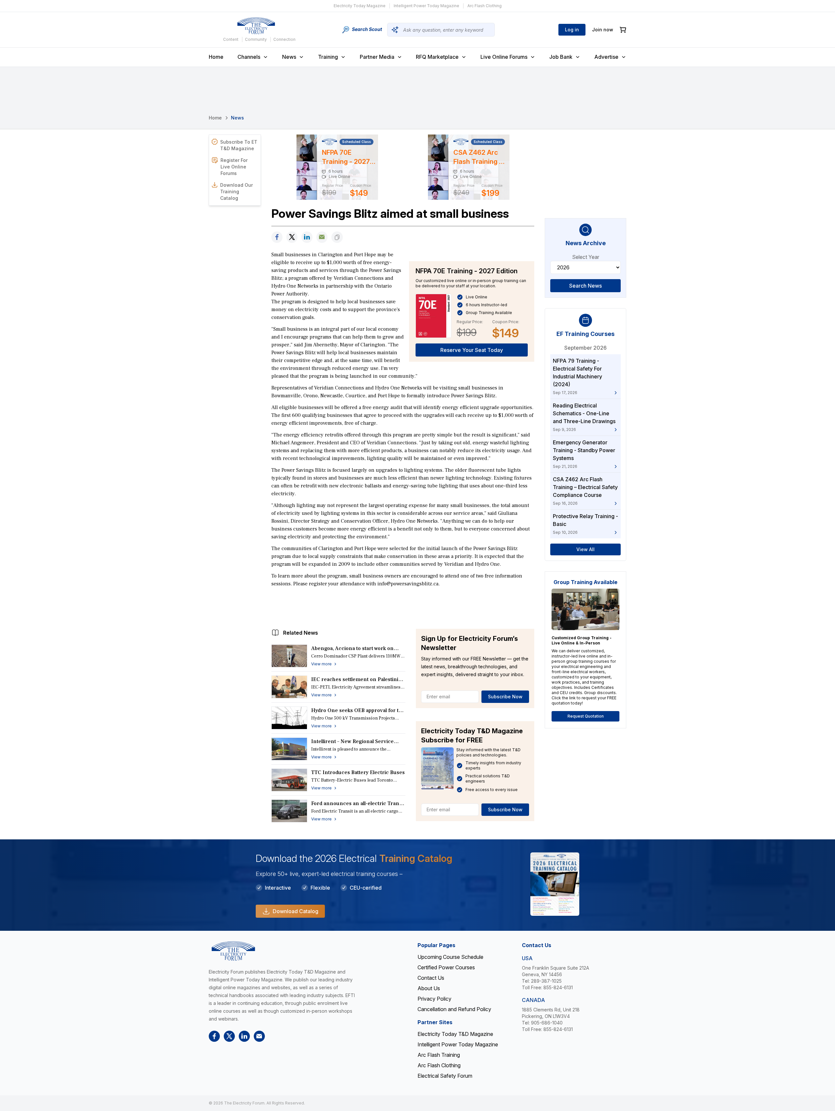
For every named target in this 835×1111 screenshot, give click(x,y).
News (289, 57)
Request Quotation (586, 716)
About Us (429, 988)
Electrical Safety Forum (445, 1075)
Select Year (585, 257)
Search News (585, 285)
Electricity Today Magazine (360, 5)
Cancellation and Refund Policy (454, 1009)
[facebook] (276, 237)
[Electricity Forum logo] (256, 25)
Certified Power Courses (446, 967)
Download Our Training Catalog (236, 191)
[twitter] (291, 237)
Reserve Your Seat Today (471, 350)
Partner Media (377, 57)
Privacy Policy (434, 998)
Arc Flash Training (439, 1055)
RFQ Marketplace (437, 57)
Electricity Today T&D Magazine (455, 1034)
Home (216, 57)
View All (585, 549)
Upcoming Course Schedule (450, 957)
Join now (602, 29)
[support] (321, 237)
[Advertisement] (403, 606)
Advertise (606, 57)
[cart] (623, 30)
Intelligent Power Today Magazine (426, 5)
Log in (572, 29)
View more (321, 663)
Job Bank (560, 57)
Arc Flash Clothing (484, 5)
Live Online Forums (503, 57)
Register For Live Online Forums (234, 166)
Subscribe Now (505, 696)
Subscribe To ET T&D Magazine (238, 145)
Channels (248, 57)
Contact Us (431, 978)
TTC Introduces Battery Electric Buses (358, 772)
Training (328, 57)
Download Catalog (295, 911)
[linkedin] (306, 237)
